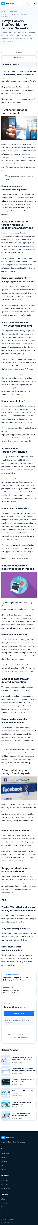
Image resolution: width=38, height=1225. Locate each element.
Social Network (12, 11)
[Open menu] (34, 3)
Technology (5, 1153)
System (3, 1157)
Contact (4, 1203)
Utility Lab (4, 1180)
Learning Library (6, 1188)
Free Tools (4, 1184)
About (3, 1199)
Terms (3, 1207)
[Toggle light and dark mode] (29, 3)
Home (3, 11)
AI (2, 1165)
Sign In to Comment (19, 1013)
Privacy (3, 1211)
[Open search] (25, 3)
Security (4, 1169)
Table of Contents (12, 64)
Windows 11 (5, 1161)
